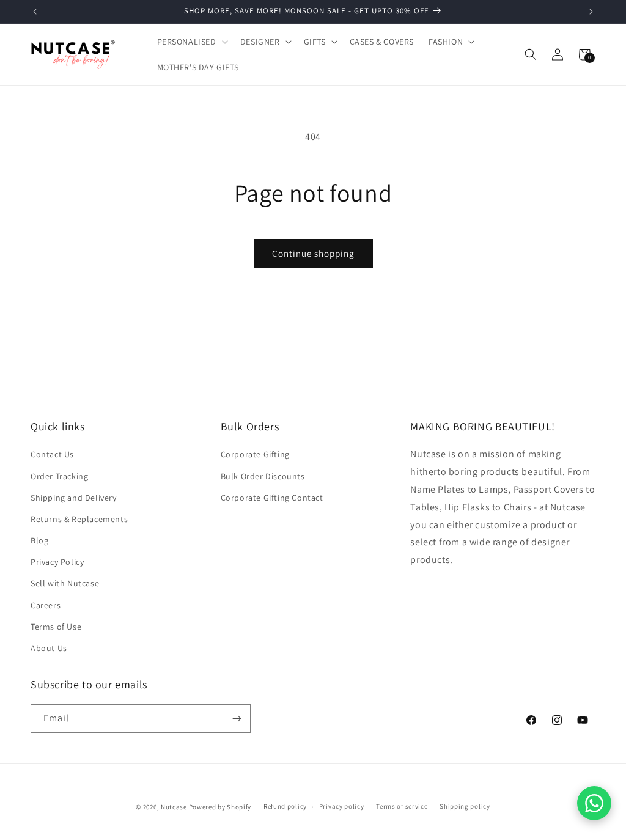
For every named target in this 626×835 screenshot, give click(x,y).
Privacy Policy (57, 561)
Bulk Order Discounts (263, 476)
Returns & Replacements (79, 518)
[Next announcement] (591, 11)
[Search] (530, 54)
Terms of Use (56, 626)
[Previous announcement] (34, 11)
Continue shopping (313, 253)
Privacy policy (341, 806)
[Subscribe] (236, 718)
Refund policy (285, 806)
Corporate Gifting (255, 454)
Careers (46, 605)
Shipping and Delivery (74, 497)
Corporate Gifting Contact (272, 497)
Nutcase (174, 807)
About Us (49, 647)
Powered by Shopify (220, 807)
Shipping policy (465, 806)
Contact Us (52, 454)
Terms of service (401, 806)
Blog (39, 540)
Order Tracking (59, 476)
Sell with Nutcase (65, 583)
